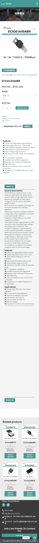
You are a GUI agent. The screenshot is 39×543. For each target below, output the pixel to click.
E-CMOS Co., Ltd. (20, 541)
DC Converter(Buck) (19, 75)
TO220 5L (7, 121)
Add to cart (22, 108)
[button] (34, 29)
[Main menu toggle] (37, 4)
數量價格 (5, 91)
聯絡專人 (27, 126)
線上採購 (9, 75)
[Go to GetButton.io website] (35, 541)
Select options (10, 456)
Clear (3, 99)
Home (4, 75)
